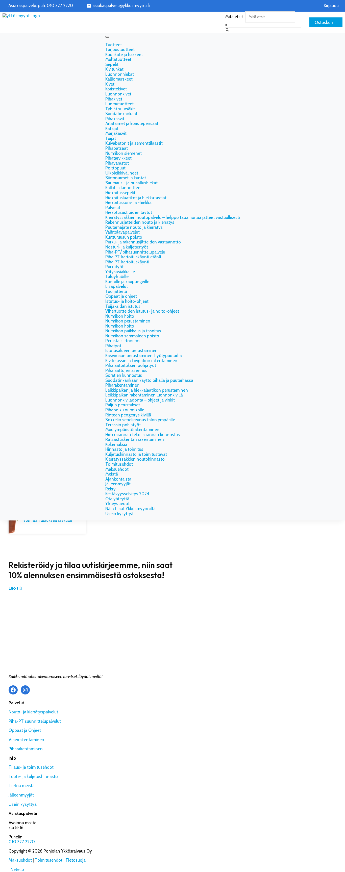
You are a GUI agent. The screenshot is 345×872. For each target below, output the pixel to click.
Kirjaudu (331, 5)
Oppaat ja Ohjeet (25, 730)
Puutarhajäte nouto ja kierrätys (134, 227)
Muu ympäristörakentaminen (132, 429)
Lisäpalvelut (116, 286)
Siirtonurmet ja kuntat (125, 177)
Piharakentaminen (122, 385)
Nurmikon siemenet (123, 153)
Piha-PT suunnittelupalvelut (35, 721)
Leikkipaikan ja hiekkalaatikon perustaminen (146, 390)
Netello (17, 869)
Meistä (111, 474)
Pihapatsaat (116, 148)
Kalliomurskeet (119, 79)
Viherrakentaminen (26, 739)
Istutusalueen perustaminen (131, 350)
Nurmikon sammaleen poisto (132, 335)
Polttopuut (115, 167)
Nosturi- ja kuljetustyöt (126, 247)
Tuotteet (113, 44)
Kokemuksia (116, 444)
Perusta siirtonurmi (122, 340)
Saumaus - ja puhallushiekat (131, 182)
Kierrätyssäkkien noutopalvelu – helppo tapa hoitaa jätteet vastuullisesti (172, 217)
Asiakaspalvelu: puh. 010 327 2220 (40, 5)
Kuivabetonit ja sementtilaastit (134, 143)
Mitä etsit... (235, 16)
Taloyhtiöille (117, 276)
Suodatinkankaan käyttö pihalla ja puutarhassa (149, 380)
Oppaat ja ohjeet (121, 296)
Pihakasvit (114, 118)
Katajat (111, 128)
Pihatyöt (113, 345)
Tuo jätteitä (116, 291)
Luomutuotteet (119, 103)
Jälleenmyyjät (118, 483)
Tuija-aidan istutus (122, 306)
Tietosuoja (75, 860)
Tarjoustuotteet (120, 49)
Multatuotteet (118, 59)
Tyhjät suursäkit (120, 108)
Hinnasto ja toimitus (124, 449)
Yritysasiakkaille (120, 271)
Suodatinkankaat (121, 113)
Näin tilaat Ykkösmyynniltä (130, 508)
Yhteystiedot (117, 503)
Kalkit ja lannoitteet (123, 187)
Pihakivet (113, 99)
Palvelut (112, 207)
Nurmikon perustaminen (127, 320)
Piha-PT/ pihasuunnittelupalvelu (135, 252)
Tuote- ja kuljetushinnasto (33, 776)
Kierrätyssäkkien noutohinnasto (135, 459)
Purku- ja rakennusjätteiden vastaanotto (143, 241)
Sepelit (111, 64)
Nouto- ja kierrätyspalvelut (33, 711)
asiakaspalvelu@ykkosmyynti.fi (121, 5)
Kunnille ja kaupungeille (127, 281)
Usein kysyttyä (119, 513)
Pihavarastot (117, 163)
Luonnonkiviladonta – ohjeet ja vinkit (140, 400)
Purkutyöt (114, 266)
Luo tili (15, 588)
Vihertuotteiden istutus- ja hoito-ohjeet (142, 311)
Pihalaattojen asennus (126, 370)
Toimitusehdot (119, 464)
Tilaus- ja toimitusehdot (31, 767)
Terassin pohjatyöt (123, 424)
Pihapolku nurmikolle (125, 409)
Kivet (109, 84)
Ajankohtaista (118, 479)
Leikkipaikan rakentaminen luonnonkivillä (144, 394)
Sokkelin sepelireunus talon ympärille (140, 419)
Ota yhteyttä (117, 498)
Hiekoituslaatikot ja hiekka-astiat (135, 197)
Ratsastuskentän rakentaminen (134, 439)
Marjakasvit (116, 133)
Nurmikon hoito (119, 316)
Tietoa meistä (22, 785)
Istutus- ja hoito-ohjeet (127, 301)
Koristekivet (116, 88)
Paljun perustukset (123, 404)
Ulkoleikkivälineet (121, 173)
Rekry (110, 488)
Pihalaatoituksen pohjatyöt (130, 365)
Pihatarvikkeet (118, 158)
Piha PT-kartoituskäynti (127, 261)
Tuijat (110, 138)
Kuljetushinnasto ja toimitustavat (136, 454)
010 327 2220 (22, 841)
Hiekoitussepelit (120, 192)
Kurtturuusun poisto (123, 237)
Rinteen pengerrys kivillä (128, 414)
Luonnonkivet (118, 93)
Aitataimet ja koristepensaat (131, 123)
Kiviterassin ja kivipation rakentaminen (141, 360)
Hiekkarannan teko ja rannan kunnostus (142, 434)
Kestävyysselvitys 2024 (127, 493)
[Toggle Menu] (107, 37)
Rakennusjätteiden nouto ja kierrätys (139, 222)
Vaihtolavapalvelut (122, 232)
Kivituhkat (114, 69)
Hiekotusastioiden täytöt (128, 212)
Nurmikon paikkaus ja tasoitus (133, 330)
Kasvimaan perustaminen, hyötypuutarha (144, 355)
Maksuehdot (117, 469)
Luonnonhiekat (119, 74)
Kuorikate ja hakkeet (124, 54)
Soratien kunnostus (123, 375)
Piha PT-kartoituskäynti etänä (133, 256)
